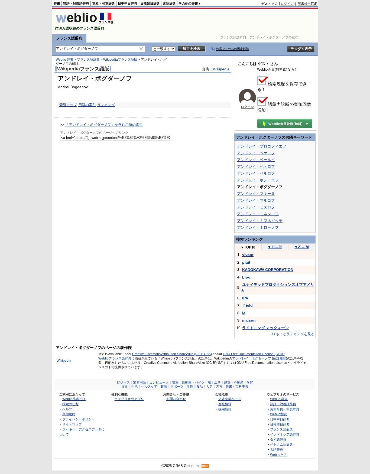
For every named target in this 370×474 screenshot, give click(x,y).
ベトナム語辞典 (281, 444)
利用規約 (68, 414)
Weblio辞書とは (74, 399)
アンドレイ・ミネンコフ (258, 214)
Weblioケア (278, 454)
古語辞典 (169, 3)
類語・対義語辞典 (76, 3)
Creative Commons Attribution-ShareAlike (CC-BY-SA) (172, 354)
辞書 (57, 3)
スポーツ (176, 386)
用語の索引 (87, 105)
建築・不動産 (234, 382)
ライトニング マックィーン (265, 328)
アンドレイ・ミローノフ (258, 227)
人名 (209, 386)
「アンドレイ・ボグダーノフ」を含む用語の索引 (104, 125)
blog (246, 277)
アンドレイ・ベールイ (256, 160)
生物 (190, 386)
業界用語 (139, 382)
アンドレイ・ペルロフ (256, 173)
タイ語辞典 (278, 439)
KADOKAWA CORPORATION (267, 269)
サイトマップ (72, 424)
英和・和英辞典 (103, 3)
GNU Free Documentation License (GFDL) (254, 354)
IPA (245, 298)
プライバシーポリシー (78, 419)
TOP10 (248, 247)
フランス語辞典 (69, 38)
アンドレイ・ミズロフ (256, 207)
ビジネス (123, 382)
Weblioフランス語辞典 (114, 358)
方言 (219, 386)
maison (249, 320)
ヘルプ (67, 409)
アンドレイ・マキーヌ (256, 193)
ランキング (106, 105)
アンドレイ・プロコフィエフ (261, 146)
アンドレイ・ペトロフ (256, 166)
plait (246, 262)
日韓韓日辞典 (150, 3)
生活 (134, 386)
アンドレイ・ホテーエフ (258, 180)
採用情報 (224, 409)
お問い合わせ (176, 399)
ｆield (247, 305)
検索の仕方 (70, 404)
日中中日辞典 (127, 3)
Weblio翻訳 (278, 414)
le (243, 313)
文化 (125, 386)
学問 (250, 382)
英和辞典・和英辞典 (284, 409)
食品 (199, 386)
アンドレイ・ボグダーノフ (251, 358)
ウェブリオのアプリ (129, 399)
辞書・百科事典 (237, 386)
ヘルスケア (149, 386)
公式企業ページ (229, 399)
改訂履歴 (279, 358)
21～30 (301, 247)
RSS (205, 466)
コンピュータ (159, 382)
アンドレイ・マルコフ (256, 200)
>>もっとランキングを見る (292, 334)
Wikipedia (221, 69)
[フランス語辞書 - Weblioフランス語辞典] (85, 24)
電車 (175, 382)
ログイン (287, 4)
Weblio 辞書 (64, 59)
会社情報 (224, 404)
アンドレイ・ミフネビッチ (260, 220)
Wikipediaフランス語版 (120, 59)
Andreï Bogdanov (73, 87)
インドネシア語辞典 (284, 434)
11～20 (275, 247)
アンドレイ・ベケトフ (256, 153)
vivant (248, 255)
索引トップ (68, 105)
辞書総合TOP (307, 4)
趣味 (164, 386)
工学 (217, 382)
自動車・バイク (193, 382)
